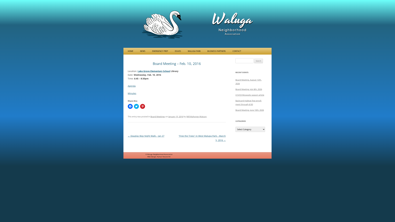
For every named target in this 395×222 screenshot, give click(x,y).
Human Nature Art (163, 157)
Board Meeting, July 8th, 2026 (248, 89)
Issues (178, 51)
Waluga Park (194, 51)
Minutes (132, 93)
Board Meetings (157, 116)
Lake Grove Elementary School (154, 71)
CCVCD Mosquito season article (249, 95)
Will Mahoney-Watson (196, 116)
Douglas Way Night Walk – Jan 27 (146, 135)
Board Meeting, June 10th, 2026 (249, 110)
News (142, 51)
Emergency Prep (160, 51)
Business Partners (216, 51)
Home (130, 51)
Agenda (132, 85)
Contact (237, 51)
